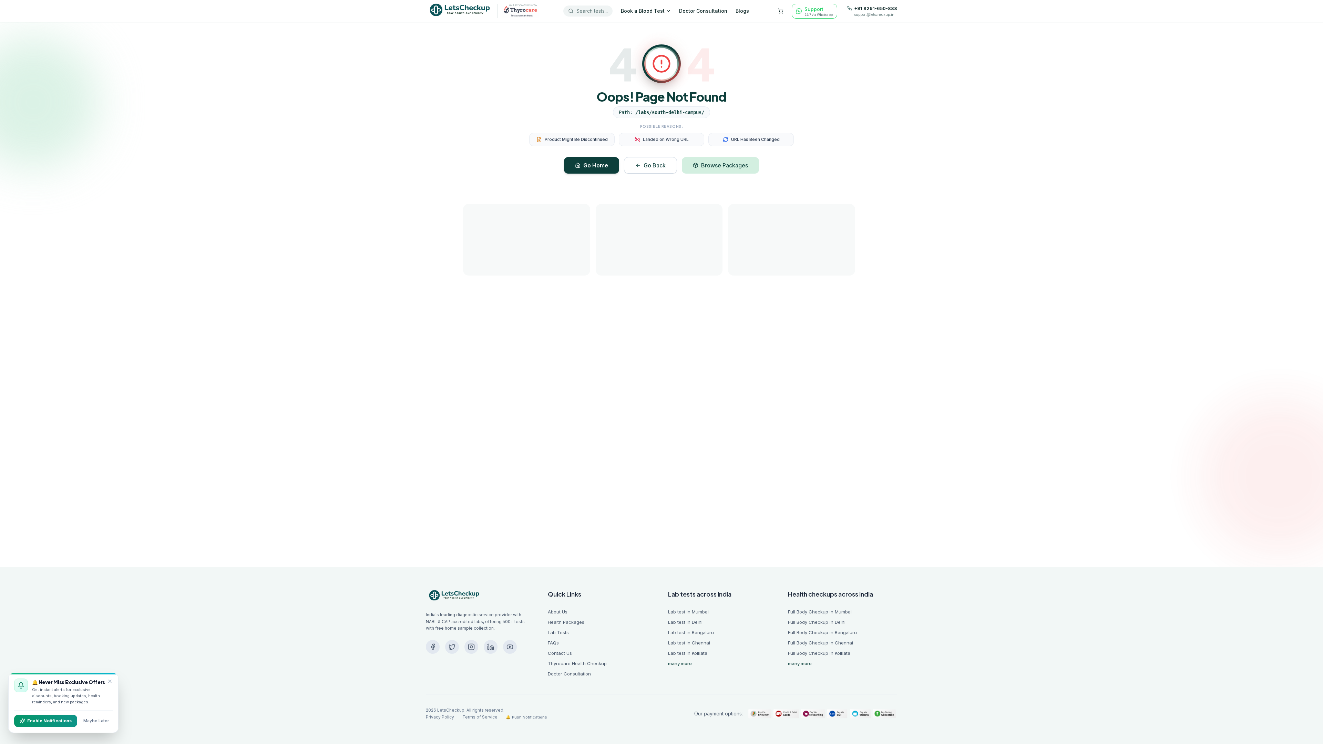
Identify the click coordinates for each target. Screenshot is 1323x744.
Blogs (742, 11)
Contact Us (560, 653)
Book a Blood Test (643, 11)
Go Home (595, 165)
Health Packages (566, 622)
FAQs (553, 642)
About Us (557, 611)
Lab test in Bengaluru (691, 632)
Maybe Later (96, 720)
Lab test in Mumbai (688, 611)
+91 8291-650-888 (875, 8)
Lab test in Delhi (685, 622)
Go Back (655, 165)
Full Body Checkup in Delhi (816, 622)
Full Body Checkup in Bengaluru (822, 632)
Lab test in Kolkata (687, 653)
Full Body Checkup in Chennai (820, 642)
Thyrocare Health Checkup (577, 663)
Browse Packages (724, 165)
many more (680, 663)
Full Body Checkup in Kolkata (819, 653)
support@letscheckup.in (874, 14)
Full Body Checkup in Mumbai (820, 611)
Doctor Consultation (703, 11)
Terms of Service (480, 717)
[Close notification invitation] (110, 681)
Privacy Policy (440, 717)
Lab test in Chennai (689, 642)
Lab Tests (558, 632)
